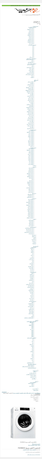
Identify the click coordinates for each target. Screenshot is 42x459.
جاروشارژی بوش (31, 199)
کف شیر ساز (31, 291)
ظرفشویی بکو (31, 161)
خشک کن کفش (31, 313)
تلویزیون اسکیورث (31, 42)
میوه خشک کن (31, 280)
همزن (33, 281)
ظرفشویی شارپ (31, 158)
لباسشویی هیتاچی (31, 136)
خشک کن (34, 165)
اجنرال (32, 179)
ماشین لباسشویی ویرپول (32, 445)
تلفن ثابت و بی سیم (30, 64)
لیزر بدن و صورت (33, 377)
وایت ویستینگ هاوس (30, 362)
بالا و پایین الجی (31, 86)
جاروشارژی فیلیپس (30, 209)
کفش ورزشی (31, 386)
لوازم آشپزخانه (35, 246)
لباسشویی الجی (31, 130)
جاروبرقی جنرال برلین (30, 187)
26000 (32, 330)
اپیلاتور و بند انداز (33, 375)
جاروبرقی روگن (31, 189)
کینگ (33, 347)
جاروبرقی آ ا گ (31, 190)
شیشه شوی (34, 235)
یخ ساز (32, 294)
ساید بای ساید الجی (30, 84)
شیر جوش (32, 288)
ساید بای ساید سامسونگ (30, 90)
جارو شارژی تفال (31, 212)
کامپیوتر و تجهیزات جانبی (30, 74)
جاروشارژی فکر (31, 200)
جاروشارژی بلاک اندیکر (30, 202)
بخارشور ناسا (31, 221)
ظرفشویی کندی (31, 155)
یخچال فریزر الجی (31, 81)
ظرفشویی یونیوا (31, 157)
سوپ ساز (32, 295)
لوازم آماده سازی (33, 272)
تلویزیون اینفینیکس (31, 40)
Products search (35, 14)
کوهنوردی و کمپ (31, 383)
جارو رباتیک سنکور (31, 194)
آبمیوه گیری (32, 277)
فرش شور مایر (31, 233)
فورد (33, 357)
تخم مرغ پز (32, 270)
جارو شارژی (34, 198)
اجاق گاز (32, 252)
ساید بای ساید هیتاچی (30, 111)
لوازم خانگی (36, 80)
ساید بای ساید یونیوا (30, 128)
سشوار (34, 371)
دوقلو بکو (32, 103)
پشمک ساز (32, 292)
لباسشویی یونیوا (31, 135)
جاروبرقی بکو (31, 180)
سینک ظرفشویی (31, 303)
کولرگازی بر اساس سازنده (31, 337)
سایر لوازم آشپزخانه (32, 301)
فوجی (33, 348)
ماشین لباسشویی (23, 393)
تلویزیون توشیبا (31, 36)
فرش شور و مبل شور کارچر (29, 232)
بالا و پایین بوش (31, 97)
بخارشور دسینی (31, 225)
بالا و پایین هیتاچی (31, 110)
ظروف (32, 316)
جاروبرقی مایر (31, 186)
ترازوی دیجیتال (31, 310)
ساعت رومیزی (31, 70)
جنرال (33, 341)
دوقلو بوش (32, 94)
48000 (32, 335)
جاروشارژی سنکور (31, 210)
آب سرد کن (34, 240)
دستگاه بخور (34, 378)
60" (33, 54)
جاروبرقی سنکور (31, 184)
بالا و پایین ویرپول (31, 122)
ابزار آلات (36, 381)
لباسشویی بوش (31, 133)
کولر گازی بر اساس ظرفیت (31, 321)
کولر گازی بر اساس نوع (32, 364)
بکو (33, 352)
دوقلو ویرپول (31, 121)
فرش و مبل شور (33, 227)
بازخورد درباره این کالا (36, 444)
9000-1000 (32, 322)
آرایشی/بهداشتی (35, 370)
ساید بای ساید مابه (31, 114)
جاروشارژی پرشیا (31, 207)
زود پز (33, 256)
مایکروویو (32, 248)
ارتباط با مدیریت (35, 388)
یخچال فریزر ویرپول (30, 120)
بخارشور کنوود (31, 222)
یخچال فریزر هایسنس (30, 104)
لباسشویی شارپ (31, 143)
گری (33, 338)
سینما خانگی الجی (31, 62)
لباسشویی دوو (31, 139)
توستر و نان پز (31, 259)
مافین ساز (32, 269)
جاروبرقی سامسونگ (30, 173)
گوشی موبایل (31, 68)
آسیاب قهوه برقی (31, 285)
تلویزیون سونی (31, 30)
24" (33, 45)
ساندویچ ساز (32, 263)
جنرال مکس (32, 344)
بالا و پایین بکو (31, 101)
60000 (32, 336)
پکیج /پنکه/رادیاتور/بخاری (32, 367)
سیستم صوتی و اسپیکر (30, 59)
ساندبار (32, 60)
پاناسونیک (32, 351)
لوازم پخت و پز (33, 247)
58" (33, 52)
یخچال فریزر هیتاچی (30, 108)
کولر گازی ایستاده (31, 365)
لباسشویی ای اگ (31, 142)
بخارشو (34, 219)
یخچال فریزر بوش (31, 93)
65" (33, 55)
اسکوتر (32, 384)
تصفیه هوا (34, 243)
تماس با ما (32, 329)
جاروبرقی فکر (31, 177)
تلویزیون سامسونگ (30, 29)
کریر (33, 340)
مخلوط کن (32, 278)
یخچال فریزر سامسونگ (30, 87)
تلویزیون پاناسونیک (31, 35)
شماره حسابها (36, 390)
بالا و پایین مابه (31, 115)
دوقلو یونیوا (32, 127)
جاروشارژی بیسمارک (30, 217)
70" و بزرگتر (32, 57)
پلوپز (33, 253)
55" (33, 51)
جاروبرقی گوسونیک (30, 182)
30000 (32, 332)
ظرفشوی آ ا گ (31, 152)
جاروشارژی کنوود (31, 213)
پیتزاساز (32, 265)
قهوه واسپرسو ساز (30, 287)
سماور (33, 302)
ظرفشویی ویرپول (31, 154)
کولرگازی (36, 320)
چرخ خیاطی (34, 236)
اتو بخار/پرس (34, 239)
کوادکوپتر (32, 77)
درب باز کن (32, 307)
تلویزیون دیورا (31, 43)
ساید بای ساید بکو (31, 100)
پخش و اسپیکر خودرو (30, 67)
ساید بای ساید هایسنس (30, 107)
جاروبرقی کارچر (31, 170)
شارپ (33, 350)
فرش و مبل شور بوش (30, 230)
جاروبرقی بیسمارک (30, 183)
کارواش (34, 237)
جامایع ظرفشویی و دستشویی (29, 317)
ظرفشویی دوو (31, 162)
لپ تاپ (32, 75)
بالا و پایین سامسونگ (30, 91)
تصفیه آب (34, 242)
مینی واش (32, 146)
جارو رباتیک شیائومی (30, 197)
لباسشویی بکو (31, 137)
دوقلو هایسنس (31, 105)
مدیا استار (32, 358)
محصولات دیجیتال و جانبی (32, 63)
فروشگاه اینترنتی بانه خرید (35, 393)
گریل (33, 260)
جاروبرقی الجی (31, 169)
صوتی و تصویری (35, 26)
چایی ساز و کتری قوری (30, 284)
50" (33, 50)
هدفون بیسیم (31, 71)
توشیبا (33, 354)
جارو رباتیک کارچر (31, 195)
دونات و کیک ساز (31, 266)
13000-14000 (31, 325)
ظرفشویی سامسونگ (30, 150)
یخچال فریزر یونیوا (31, 125)
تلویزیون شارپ (31, 37)
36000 (32, 333)
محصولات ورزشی (33, 382)
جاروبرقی (34, 167)
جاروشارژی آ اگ (31, 203)
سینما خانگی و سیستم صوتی (31, 58)
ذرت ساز (32, 297)
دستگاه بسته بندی (31, 306)
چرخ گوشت (32, 274)
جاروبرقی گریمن (31, 172)
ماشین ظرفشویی (33, 147)
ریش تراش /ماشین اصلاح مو (31, 374)
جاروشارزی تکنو (31, 216)
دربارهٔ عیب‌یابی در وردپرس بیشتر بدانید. (33, 454)
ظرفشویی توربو (31, 164)
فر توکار (32, 249)
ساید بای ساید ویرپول (30, 124)
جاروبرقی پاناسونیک (30, 176)
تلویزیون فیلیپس (31, 32)
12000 (32, 323)
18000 (32, 326)
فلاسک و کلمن (31, 312)
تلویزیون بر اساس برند (32, 27)
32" (33, 47)
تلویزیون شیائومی (31, 33)
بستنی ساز (32, 299)
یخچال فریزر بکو (31, 98)
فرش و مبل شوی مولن (30, 229)
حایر (33, 361)
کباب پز (32, 262)
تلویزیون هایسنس (31, 39)
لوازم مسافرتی (31, 309)
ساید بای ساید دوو (31, 118)
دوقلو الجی (32, 83)
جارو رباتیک (34, 193)
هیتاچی (32, 355)
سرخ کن (32, 255)
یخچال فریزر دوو (31, 117)
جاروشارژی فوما (31, 206)
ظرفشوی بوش (31, 151)
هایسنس (32, 345)
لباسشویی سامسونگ (30, 132)
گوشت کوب (32, 275)
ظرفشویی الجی (31, 148)
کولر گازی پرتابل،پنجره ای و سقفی (28, 366)
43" (33, 48)
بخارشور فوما (31, 224)
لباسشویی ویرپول (31, 140)
